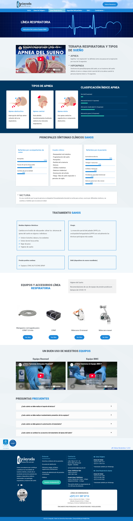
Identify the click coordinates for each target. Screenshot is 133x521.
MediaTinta (86, 518)
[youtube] (21, 484)
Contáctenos (99, 10)
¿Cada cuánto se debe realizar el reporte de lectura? (38, 406)
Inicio (29, 10)
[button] (66, 406)
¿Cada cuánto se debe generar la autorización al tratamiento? (41, 424)
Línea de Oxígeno (39, 10)
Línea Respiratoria (56, 10)
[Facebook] (18, 484)
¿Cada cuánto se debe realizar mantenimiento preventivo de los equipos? (45, 415)
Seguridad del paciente (74, 10)
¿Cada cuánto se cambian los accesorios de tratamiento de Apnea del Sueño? (46, 433)
